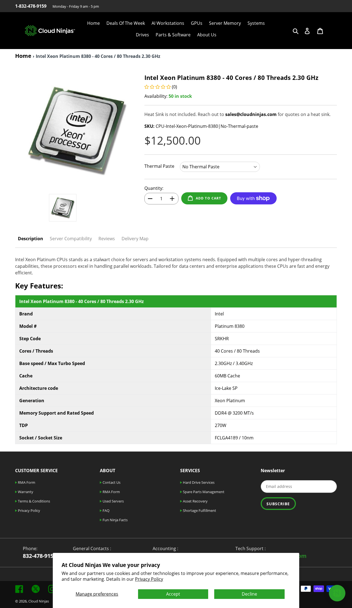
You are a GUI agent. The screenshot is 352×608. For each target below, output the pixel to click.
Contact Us (111, 482)
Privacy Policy (149, 579)
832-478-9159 (39, 556)
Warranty (25, 491)
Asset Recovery (195, 501)
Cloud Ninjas (38, 601)
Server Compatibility (71, 239)
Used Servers (113, 501)
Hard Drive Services (198, 482)
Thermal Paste (159, 166)
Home (23, 56)
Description (30, 239)
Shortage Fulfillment (199, 510)
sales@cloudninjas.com (251, 114)
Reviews (106, 239)
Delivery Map (135, 239)
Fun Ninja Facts (115, 519)
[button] (158, 87)
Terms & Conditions (33, 501)
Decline (249, 594)
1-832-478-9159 (30, 6)
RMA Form (26, 482)
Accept (173, 594)
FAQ (105, 510)
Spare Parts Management (203, 491)
